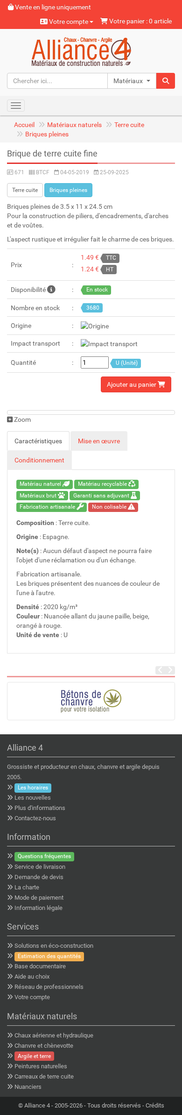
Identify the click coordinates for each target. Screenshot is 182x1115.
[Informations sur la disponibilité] (51, 289)
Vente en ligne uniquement (52, 7)
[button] (131, 81)
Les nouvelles (32, 797)
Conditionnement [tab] (39, 460)
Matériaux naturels (74, 124)
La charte (26, 887)
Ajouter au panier (132, 384)
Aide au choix (31, 976)
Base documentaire (40, 966)
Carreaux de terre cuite (44, 1076)
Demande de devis (38, 877)
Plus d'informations (39, 807)
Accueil (24, 124)
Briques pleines (47, 134)
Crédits (155, 1105)
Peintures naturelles (40, 1066)
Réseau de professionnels (49, 986)
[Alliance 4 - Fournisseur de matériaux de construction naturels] (91, 50)
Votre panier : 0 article (140, 21)
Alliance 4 (37, 1105)
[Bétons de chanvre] (91, 701)
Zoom (22, 419)
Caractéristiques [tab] (38, 441)
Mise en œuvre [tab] (99, 441)
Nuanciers (28, 1086)
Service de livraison (39, 866)
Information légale (38, 907)
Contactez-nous (35, 818)
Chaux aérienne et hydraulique (53, 1035)
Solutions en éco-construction (53, 945)
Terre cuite (129, 124)
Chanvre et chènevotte (43, 1045)
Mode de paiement (38, 897)
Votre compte (69, 21)
